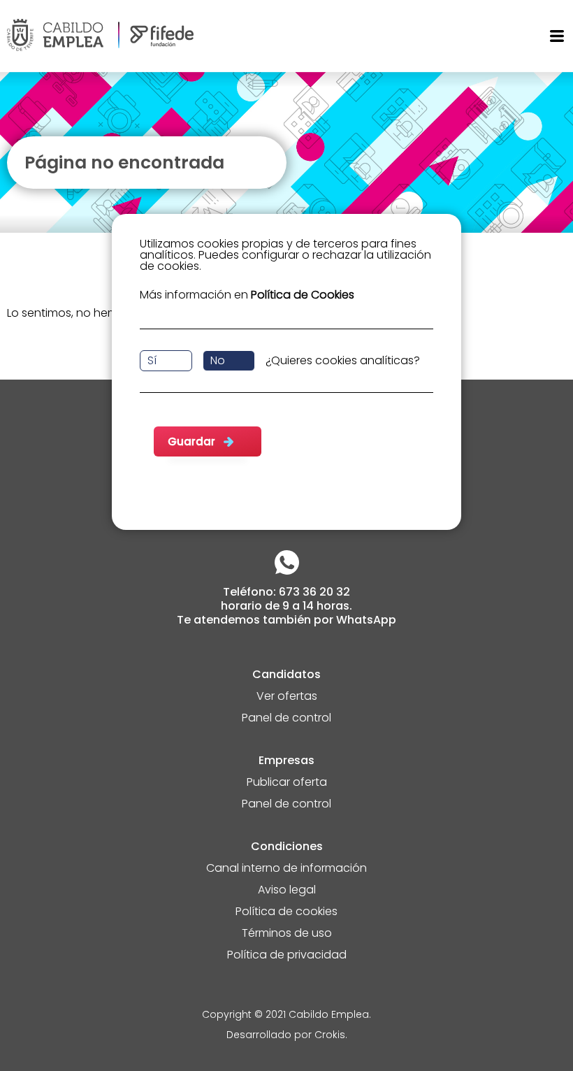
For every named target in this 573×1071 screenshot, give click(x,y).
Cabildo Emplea (329, 1015)
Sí (152, 360)
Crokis (329, 1036)
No (217, 360)
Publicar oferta (287, 783)
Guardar (191, 441)
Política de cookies (286, 912)
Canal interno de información (286, 869)
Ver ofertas (286, 697)
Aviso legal (287, 891)
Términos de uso (287, 934)
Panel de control (286, 719)
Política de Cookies (302, 295)
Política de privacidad (287, 956)
